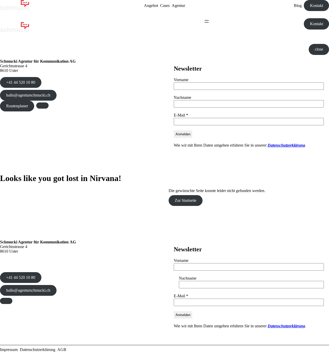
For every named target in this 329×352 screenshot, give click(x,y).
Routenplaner (17, 106)
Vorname (181, 80)
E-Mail (181, 115)
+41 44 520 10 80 (20, 82)
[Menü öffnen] (207, 21)
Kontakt (316, 5)
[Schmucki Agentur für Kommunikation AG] (14, 8)
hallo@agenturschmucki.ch (28, 95)
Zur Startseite (185, 200)
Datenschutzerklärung (286, 145)
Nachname (182, 97)
